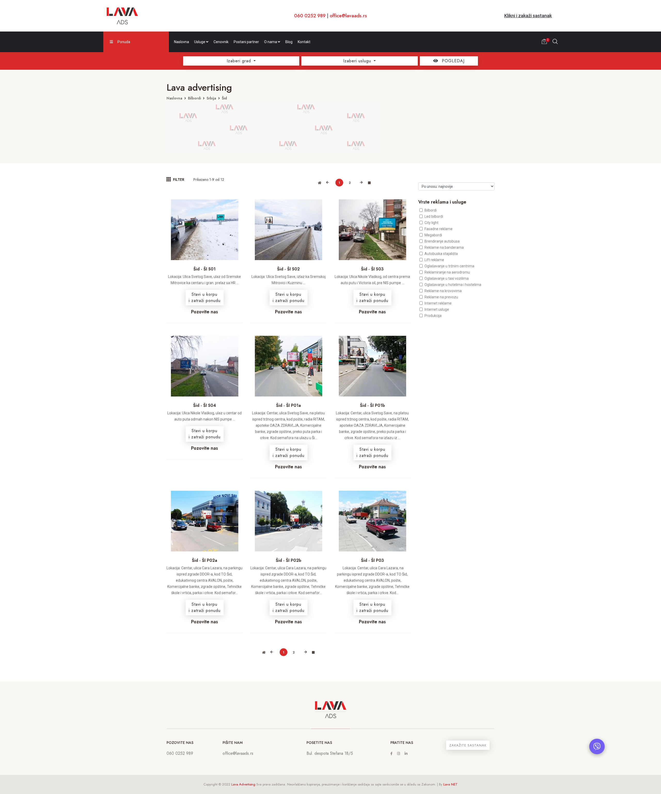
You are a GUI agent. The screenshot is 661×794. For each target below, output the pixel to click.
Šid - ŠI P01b (372, 405)
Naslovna (181, 42)
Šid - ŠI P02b (288, 560)
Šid (224, 98)
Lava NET (450, 784)
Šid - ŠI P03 (372, 560)
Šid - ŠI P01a (288, 405)
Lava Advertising (243, 784)
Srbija (211, 98)
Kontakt (304, 42)
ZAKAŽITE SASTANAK (467, 745)
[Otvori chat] (597, 746)
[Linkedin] (406, 754)
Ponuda (123, 42)
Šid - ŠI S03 (372, 269)
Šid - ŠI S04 (204, 405)
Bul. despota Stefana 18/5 (329, 753)
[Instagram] (398, 754)
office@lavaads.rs (348, 15)
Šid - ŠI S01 (204, 269)
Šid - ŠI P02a (204, 560)
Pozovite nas (204, 311)
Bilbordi (194, 98)
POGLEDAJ (452, 61)
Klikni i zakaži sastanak (528, 15)
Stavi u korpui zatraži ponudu (205, 297)
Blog (289, 42)
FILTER (178, 179)
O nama (271, 42)
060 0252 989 (310, 15)
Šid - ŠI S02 (288, 269)
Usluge (200, 42)
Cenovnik (221, 42)
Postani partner (246, 42)
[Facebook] (391, 754)
